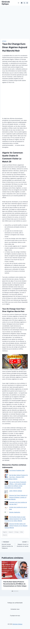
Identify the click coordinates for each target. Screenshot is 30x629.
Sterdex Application (14, 512)
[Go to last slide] (4, 575)
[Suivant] (26, 575)
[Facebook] (22, 3)
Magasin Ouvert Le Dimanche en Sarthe (22, 544)
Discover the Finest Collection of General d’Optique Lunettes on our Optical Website (16, 497)
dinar (21, 532)
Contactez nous (15, 609)
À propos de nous (15, 615)
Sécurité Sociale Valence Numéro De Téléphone (7, 545)
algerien (5, 532)
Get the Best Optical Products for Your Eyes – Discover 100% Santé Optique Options (16, 477)
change (16, 532)
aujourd (11, 532)
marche (5, 535)
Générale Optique (17, 624)
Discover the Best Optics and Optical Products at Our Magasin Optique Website (16, 525)
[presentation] (15, 570)
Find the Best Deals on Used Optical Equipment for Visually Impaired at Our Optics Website (15, 518)
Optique (4, 41)
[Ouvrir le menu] (18, 3)
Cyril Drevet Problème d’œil (16, 470)
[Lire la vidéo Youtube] (15, 361)
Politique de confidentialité (15, 602)
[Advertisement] (15, 23)
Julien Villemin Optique (15, 490)
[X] (24, 3)
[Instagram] (27, 3)
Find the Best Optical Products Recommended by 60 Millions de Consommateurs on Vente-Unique (14, 584)
